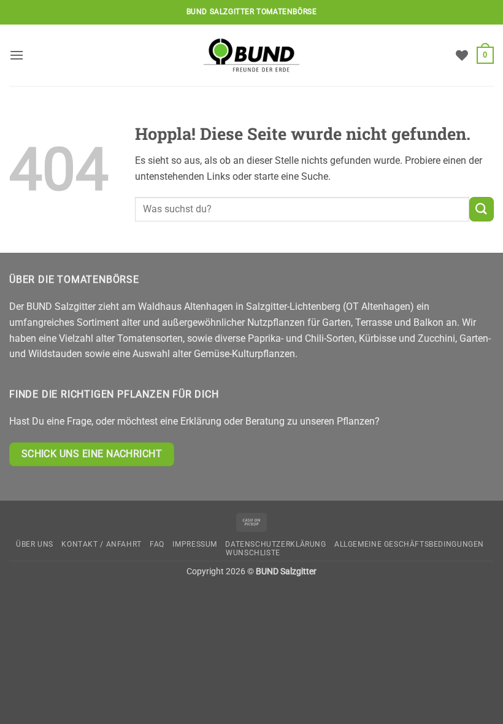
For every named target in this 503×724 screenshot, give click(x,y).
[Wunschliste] (462, 55)
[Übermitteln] (481, 209)
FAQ (157, 544)
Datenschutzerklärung (275, 544)
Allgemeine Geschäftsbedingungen (409, 544)
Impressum (194, 544)
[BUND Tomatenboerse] (251, 55)
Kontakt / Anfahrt (101, 544)
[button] (16, 55)
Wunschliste (253, 553)
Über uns (34, 544)
